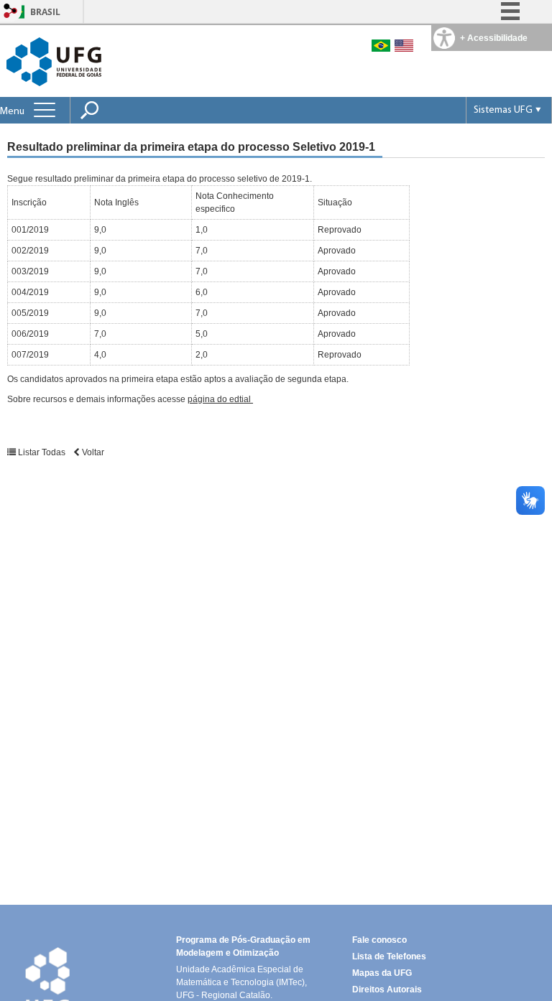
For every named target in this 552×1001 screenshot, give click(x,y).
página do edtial (220, 399)
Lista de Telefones (389, 956)
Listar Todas (42, 452)
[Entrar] (11, 12)
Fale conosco (379, 940)
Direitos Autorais (387, 989)
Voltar (92, 452)
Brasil (45, 12)
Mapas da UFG (382, 973)
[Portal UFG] (53, 61)
